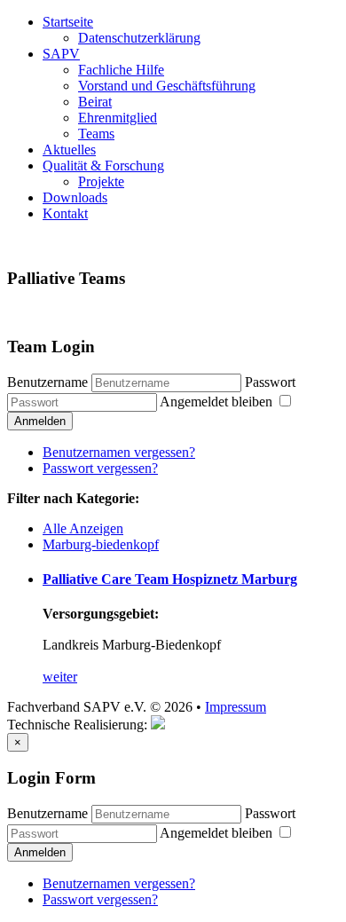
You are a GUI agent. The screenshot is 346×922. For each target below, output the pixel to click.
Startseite (68, 21)
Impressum (235, 706)
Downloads (75, 197)
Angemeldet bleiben (218, 401)
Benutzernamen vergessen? (119, 452)
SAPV (61, 53)
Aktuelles (69, 149)
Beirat (95, 101)
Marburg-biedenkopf (101, 544)
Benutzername (47, 382)
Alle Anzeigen (83, 528)
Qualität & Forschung (103, 165)
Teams (96, 133)
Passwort (270, 382)
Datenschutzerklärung (139, 37)
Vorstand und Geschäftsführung (167, 85)
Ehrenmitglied (117, 117)
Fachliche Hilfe (121, 69)
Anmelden (40, 421)
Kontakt (65, 213)
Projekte (101, 181)
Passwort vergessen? (100, 468)
